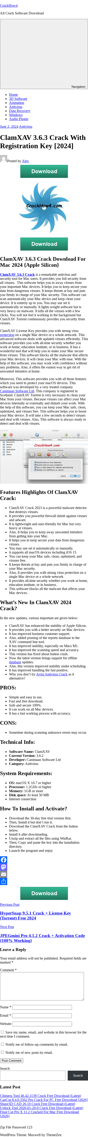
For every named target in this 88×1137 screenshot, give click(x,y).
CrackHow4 (9, 5)
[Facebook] (44, 859)
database (15, 662)
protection (7, 335)
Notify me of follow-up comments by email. (36, 1044)
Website (5, 1024)
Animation (16, 103)
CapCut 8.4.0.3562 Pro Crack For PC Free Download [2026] (44, 1100)
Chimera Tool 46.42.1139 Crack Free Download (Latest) (40, 1096)
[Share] (44, 881)
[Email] (44, 874)
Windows (16, 115)
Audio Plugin (18, 119)
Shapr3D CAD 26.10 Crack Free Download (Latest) (37, 1104)
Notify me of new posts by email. (29, 1052)
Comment (8, 970)
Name (5, 1007)
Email (5, 1015)
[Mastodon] (44, 867)
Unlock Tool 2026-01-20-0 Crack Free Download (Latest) (41, 1108)
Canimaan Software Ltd (17, 391)
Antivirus (15, 107)
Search (5, 1068)
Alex (25, 161)
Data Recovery (19, 111)
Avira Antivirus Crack (51, 674)
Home (13, 94)
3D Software (18, 99)
